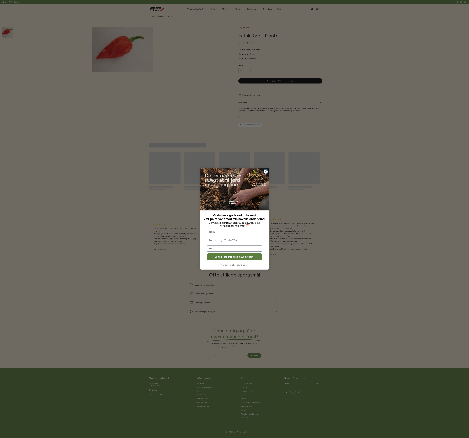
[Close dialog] (266, 171)
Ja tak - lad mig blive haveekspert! (234, 256)
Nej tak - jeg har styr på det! (234, 265)
